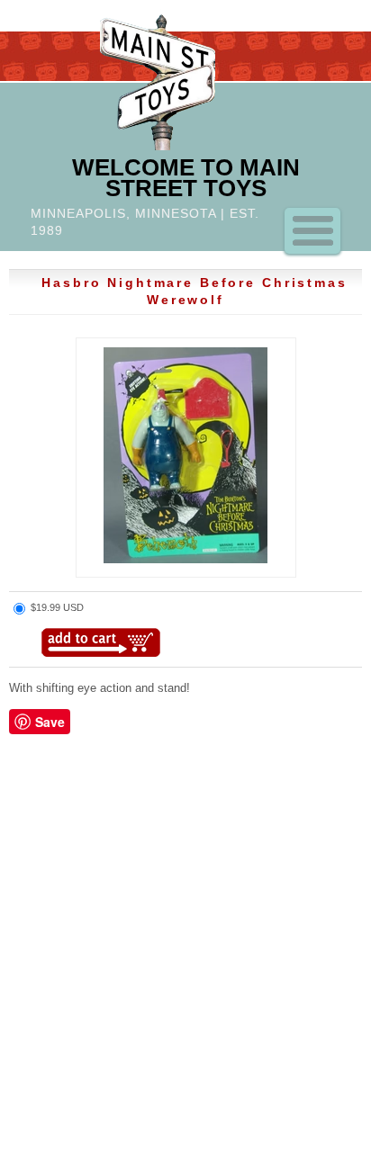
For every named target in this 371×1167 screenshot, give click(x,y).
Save (50, 722)
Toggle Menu (312, 231)
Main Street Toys (157, 79)
